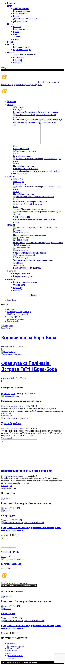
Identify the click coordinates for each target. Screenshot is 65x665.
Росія (15, 146)
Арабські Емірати (21, 8)
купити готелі (7, 347)
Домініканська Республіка (25, 19)
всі (14, 168)
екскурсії (17, 62)
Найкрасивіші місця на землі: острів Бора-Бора (26, 470)
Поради (10, 42)
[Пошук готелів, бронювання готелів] (38, 230)
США (15, 206)
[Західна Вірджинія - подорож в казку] (27, 204)
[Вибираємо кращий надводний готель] (10, 396)
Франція (17, 214)
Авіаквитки (18, 265)
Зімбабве (17, 37)
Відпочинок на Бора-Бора (28, 338)
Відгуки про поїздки (22, 49)
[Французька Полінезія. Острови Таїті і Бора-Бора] (8, 351)
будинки (5, 393)
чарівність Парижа (21, 216)
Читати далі (6, 416)
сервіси (10, 52)
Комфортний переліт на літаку (27, 268)
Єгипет (16, 34)
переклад (17, 60)
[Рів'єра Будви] (18, 179)
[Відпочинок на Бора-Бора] (7, 326)
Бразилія (17, 26)
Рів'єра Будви (19, 184)
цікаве (16, 39)
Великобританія (20, 13)
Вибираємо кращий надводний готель (21, 401)
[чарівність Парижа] (37, 212)
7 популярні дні (14, 316)
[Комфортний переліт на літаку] (18, 263)
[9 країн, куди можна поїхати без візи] (22, 248)
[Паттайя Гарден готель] (38, 161)
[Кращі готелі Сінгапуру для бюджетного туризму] (18, 107)
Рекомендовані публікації (19, 312)
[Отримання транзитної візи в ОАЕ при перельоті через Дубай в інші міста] (23, 237)
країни (10, 24)
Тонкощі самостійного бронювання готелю (33, 260)
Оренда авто (19, 57)
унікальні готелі (20, 21)
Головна (11, 3)
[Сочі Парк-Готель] (27, 143)
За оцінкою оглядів (15, 319)
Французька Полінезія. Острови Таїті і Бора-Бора (29, 366)
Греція (16, 16)
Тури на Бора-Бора (11, 423)
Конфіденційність (9, 583)
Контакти (23, 583)
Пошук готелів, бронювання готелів (29, 235)
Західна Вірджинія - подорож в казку (30, 209)
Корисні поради (20, 232)
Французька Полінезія (11, 354)
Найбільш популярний (17, 314)
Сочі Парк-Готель (21, 148)
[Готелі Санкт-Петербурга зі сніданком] (33, 197)
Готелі (10, 6)
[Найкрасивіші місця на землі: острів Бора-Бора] (19, 465)
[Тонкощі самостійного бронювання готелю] (24, 255)
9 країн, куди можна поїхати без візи (30, 252)
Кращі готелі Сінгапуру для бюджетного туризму (35, 112)
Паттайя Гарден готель (23, 166)
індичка (16, 117)
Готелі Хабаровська (22, 156)
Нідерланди (13, 648)
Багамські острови (21, 11)
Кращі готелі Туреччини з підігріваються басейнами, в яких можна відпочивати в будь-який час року (37, 121)
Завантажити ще (8, 488)
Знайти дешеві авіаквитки (24, 54)
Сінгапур (17, 109)
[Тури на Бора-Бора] (14, 418)
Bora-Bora (11, 300)
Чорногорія (18, 181)
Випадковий (12, 321)
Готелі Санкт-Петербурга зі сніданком (30, 201)
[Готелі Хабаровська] (24, 151)
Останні (11, 309)
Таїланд (11, 658)
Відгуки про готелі (21, 47)
